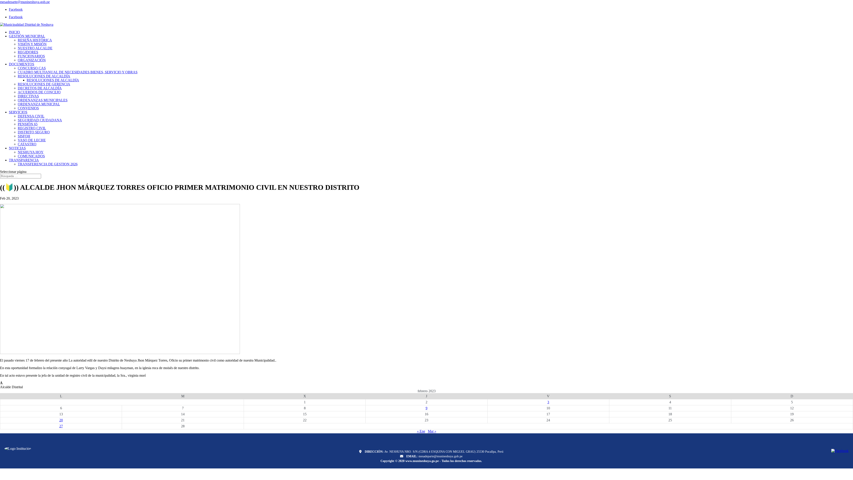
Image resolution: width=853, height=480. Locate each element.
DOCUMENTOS (21, 64)
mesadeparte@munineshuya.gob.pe (440, 456)
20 (61, 420)
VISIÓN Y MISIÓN (32, 44)
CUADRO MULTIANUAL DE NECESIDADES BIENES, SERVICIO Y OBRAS (78, 72)
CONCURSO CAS (32, 68)
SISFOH (24, 136)
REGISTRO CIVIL (32, 128)
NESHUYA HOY (31, 152)
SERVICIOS (18, 112)
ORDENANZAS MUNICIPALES (43, 100)
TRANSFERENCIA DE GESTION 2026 (48, 164)
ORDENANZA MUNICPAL (39, 104)
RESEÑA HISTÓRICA (35, 40)
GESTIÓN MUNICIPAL (27, 36)
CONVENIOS (28, 108)
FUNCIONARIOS (31, 56)
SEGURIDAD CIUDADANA (40, 120)
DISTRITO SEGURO (34, 132)
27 (61, 426)
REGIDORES (28, 52)
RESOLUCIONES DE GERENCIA (44, 84)
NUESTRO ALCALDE (35, 48)
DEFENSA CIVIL (31, 116)
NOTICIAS (17, 148)
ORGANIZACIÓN (32, 60)
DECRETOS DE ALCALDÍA (40, 88)
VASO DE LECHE (32, 140)
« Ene (421, 431)
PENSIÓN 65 (28, 124)
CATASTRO (27, 144)
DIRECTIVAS (28, 96)
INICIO (14, 32)
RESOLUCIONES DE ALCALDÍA (44, 76)
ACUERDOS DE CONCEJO (39, 92)
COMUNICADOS (31, 156)
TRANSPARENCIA (24, 160)
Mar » (432, 431)
